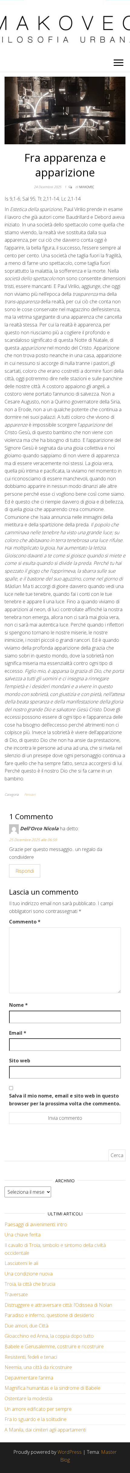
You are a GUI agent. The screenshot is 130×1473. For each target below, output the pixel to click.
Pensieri (29, 794)
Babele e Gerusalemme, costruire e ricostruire (54, 1346)
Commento (25, 921)
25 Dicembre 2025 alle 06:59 (33, 839)
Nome (18, 1005)
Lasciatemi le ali (21, 1263)
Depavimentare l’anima (29, 1377)
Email (17, 1033)
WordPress (69, 1452)
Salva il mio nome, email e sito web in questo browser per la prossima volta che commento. (64, 1099)
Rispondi (24, 871)
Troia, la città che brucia (30, 1284)
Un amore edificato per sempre (38, 1409)
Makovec (86, 187)
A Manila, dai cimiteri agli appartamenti (45, 1429)
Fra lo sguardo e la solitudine (36, 1419)
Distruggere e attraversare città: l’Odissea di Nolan (58, 1305)
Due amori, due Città (26, 1325)
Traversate (16, 1294)
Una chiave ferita (23, 1234)
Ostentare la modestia (28, 1398)
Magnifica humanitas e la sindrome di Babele (52, 1388)
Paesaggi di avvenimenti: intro (36, 1224)
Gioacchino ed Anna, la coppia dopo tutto (49, 1336)
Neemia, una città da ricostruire (38, 1367)
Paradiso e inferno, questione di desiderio (49, 1315)
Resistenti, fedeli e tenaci (31, 1357)
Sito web (19, 1060)
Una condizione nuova (29, 1273)
